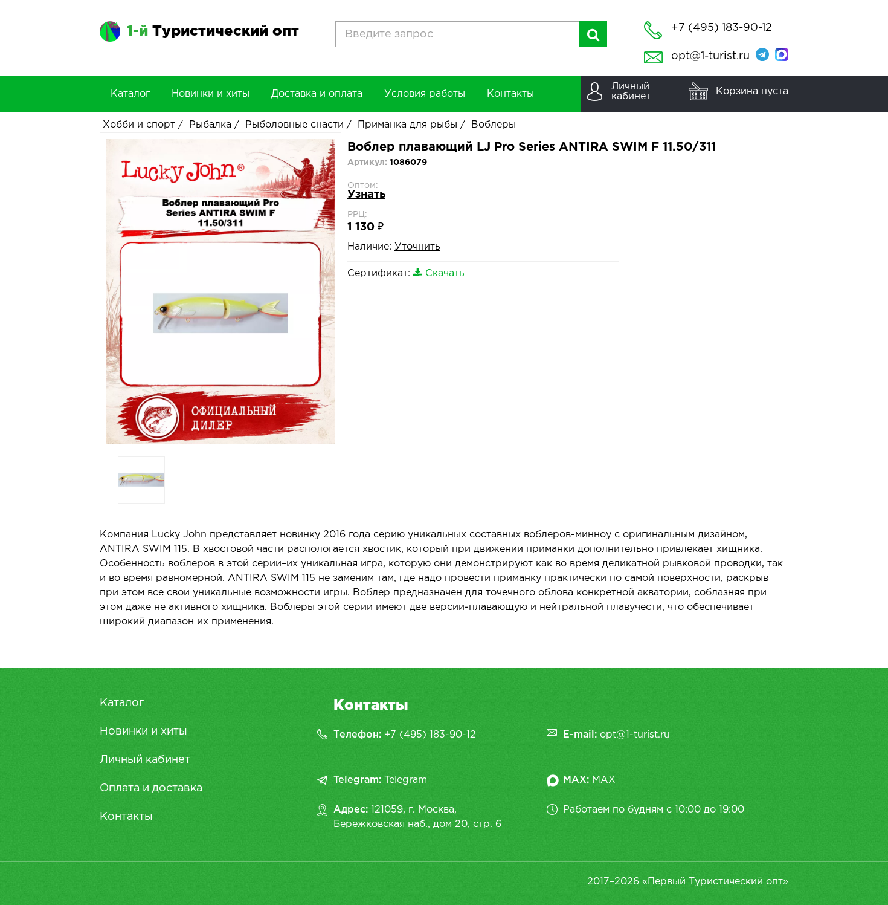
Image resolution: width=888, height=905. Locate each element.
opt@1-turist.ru (710, 56)
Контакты (126, 817)
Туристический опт (213, 31)
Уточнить (417, 246)
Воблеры (493, 124)
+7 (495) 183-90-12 (430, 734)
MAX (604, 780)
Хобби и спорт (139, 124)
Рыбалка (210, 124)
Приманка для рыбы (407, 124)
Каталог (122, 703)
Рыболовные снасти (294, 124)
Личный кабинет (145, 760)
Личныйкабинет (631, 91)
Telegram (405, 780)
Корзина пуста (752, 91)
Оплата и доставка (151, 788)
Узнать (366, 194)
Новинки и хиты (143, 731)
